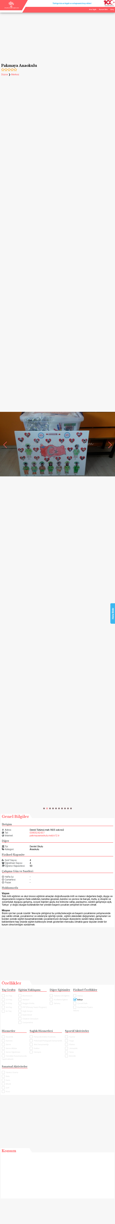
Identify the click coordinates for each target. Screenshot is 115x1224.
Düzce (4, 74)
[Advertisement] (57, 36)
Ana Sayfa (92, 9)
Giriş (112, 9)
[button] (44, 808)
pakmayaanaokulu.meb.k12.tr (44, 835)
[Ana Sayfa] (11, 7)
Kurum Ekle (103, 9)
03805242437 (37, 832)
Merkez (15, 74)
